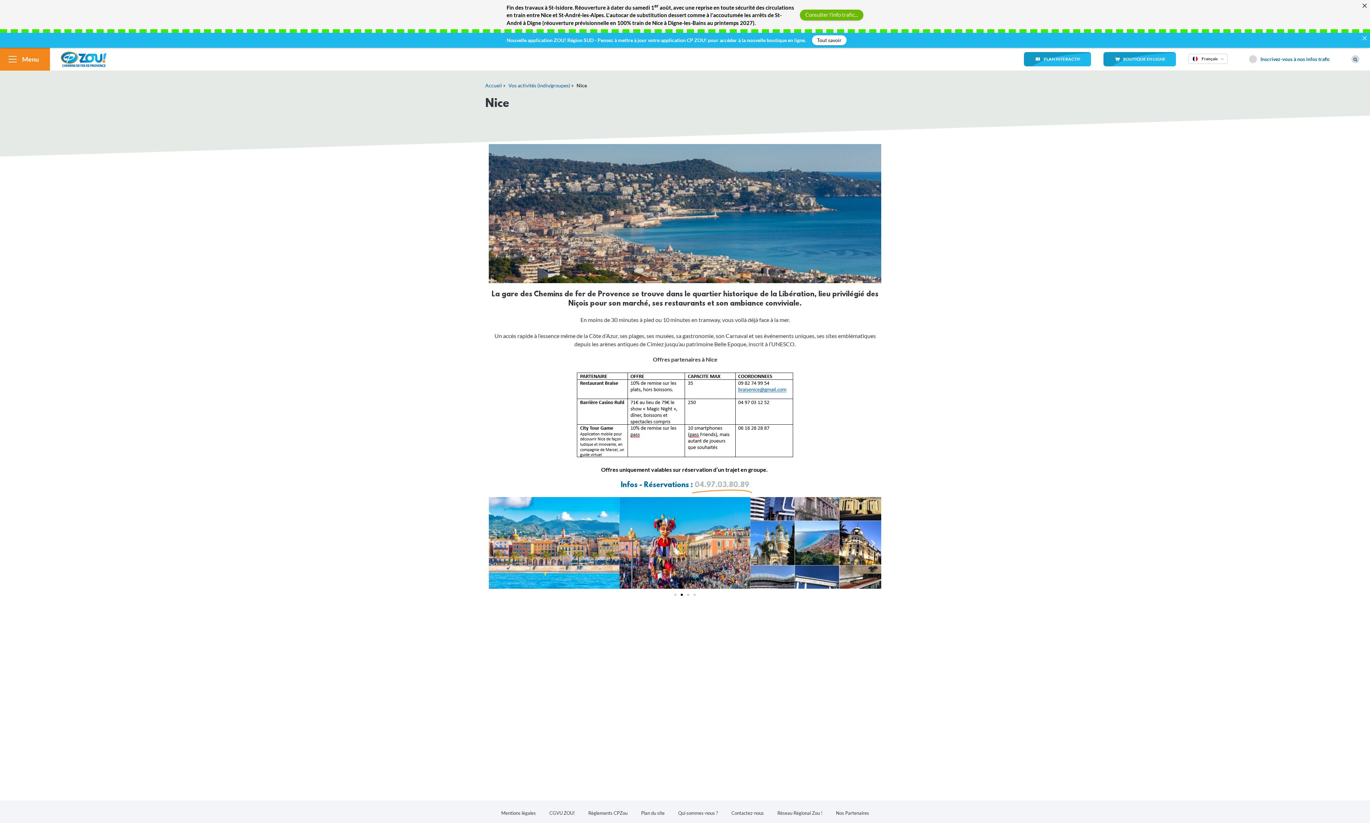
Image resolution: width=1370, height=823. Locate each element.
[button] (496, 542)
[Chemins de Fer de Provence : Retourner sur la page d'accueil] (84, 58)
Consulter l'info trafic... (831, 14)
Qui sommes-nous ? (698, 813)
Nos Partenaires (852, 813)
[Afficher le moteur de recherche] (1355, 59)
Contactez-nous (747, 813)
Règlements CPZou (608, 813)
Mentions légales (518, 813)
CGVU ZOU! (562, 813)
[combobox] (1208, 63)
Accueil (493, 85)
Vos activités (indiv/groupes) (539, 85)
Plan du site (653, 813)
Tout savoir (829, 40)
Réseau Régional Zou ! (799, 813)
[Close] (1364, 5)
